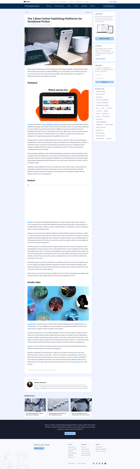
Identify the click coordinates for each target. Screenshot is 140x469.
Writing (93, 6)
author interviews (100, 94)
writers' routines (109, 124)
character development (102, 102)
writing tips (109, 138)
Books (69, 6)
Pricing (86, 1)
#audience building (32, 370)
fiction (97, 108)
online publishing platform (50, 124)
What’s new (71, 457)
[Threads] (99, 463)
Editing (76, 6)
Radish (29, 222)
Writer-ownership (85, 455)
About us (83, 447)
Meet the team (85, 449)
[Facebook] (105, 463)
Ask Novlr (48, 6)
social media (99, 119)
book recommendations (102, 100)
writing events (99, 130)
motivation (109, 108)
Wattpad (30, 124)
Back (27, 12)
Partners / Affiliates (86, 453)
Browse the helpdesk (101, 449)
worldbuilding (99, 124)
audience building (100, 91)
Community (62, 1)
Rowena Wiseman (41, 25)
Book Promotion (59, 6)
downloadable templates (102, 105)
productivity (105, 113)
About (70, 1)
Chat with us (99, 447)
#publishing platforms (42, 370)
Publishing (84, 6)
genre (102, 108)
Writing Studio (71, 447)
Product (54, 1)
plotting (98, 113)
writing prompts (100, 138)
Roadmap (70, 455)
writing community (101, 127)
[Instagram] (93, 463)
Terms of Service (81, 463)
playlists (106, 111)
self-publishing (106, 116)
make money (76, 362)
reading (98, 116)
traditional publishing (101, 122)
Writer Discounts (72, 453)
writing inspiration (100, 135)
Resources (78, 1)
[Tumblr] (102, 463)
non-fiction (99, 111)
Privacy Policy (71, 463)
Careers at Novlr (85, 451)
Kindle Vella (31, 324)
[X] (96, 463)
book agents (99, 97)
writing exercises (100, 133)
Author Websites (72, 449)
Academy (70, 451)
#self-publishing (52, 370)
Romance (30, 346)
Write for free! (104, 38)
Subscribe (104, 82)
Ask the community (101, 451)
